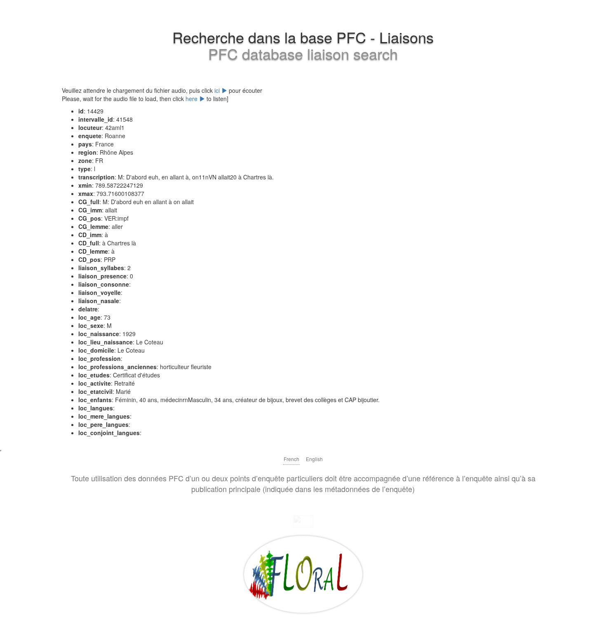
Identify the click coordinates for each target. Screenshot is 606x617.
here (192, 98)
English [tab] (314, 458)
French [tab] (291, 458)
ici (217, 90)
